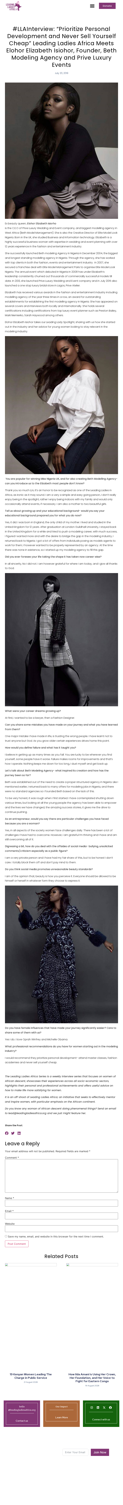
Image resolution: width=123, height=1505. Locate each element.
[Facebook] (110, 1407)
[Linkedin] (98, 1407)
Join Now (100, 1452)
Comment (12, 1157)
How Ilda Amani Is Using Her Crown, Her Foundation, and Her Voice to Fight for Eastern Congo (92, 1377)
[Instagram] (91, 1407)
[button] (92, 5)
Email (9, 1211)
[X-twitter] (104, 1407)
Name (9, 1198)
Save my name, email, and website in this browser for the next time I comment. (56, 1236)
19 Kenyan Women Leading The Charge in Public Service (31, 1376)
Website (10, 1223)
